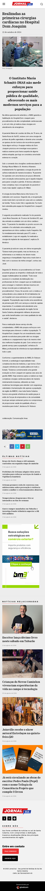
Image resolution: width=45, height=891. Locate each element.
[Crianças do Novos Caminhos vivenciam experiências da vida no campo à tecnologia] (22, 663)
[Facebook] (12, 446)
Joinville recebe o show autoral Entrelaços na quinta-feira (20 (21, 733)
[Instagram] (9, 818)
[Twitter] (17, 446)
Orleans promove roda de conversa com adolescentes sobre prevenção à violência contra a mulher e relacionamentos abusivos (22, 487)
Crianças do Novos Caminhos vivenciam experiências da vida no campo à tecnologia (21, 685)
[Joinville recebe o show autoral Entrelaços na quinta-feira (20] (22, 711)
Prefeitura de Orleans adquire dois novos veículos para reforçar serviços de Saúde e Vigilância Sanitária (21, 474)
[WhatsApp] (28, 446)
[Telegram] (14, 818)
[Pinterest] (22, 446)
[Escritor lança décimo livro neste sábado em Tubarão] (22, 619)
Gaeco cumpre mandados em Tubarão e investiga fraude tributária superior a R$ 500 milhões (20, 511)
